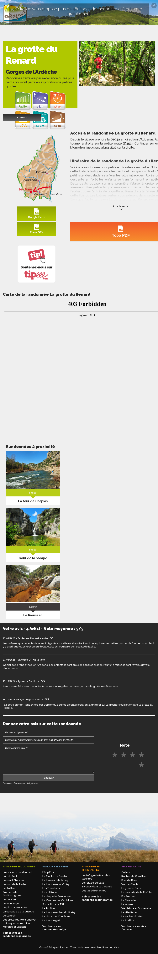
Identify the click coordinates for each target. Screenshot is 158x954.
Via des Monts (129, 884)
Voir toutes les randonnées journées (17, 934)
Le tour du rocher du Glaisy (58, 912)
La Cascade (128, 900)
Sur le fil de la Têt (53, 904)
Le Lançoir (9, 915)
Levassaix (127, 904)
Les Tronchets (51, 888)
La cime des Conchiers (56, 916)
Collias (125, 872)
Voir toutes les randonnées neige (54, 928)
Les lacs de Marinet (94, 890)
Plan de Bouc (129, 880)
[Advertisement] (33, 406)
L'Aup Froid (48, 872)
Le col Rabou (50, 892)
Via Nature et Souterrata (136, 908)
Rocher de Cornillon (133, 876)
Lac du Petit (10, 876)
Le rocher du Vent (132, 916)
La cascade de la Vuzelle (18, 911)
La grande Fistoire (132, 888)
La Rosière (127, 920)
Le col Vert (9, 899)
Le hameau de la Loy (55, 880)
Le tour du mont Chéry (56, 884)
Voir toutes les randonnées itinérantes (97, 898)
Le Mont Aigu (11, 903)
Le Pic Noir (48, 908)
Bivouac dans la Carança (97, 886)
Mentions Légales (108, 947)
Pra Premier (128, 896)
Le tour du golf (51, 920)
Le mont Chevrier (13, 880)
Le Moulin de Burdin (54, 876)
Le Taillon (9, 888)
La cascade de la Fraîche (136, 892)
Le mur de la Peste (14, 884)
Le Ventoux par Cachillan (57, 900)
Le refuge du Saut (93, 882)
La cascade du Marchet (17, 872)
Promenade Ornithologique (12, 894)
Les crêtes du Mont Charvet (19, 919)
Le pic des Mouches (15, 907)
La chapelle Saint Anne (56, 896)
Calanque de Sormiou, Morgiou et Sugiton (16, 925)
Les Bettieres (129, 912)
